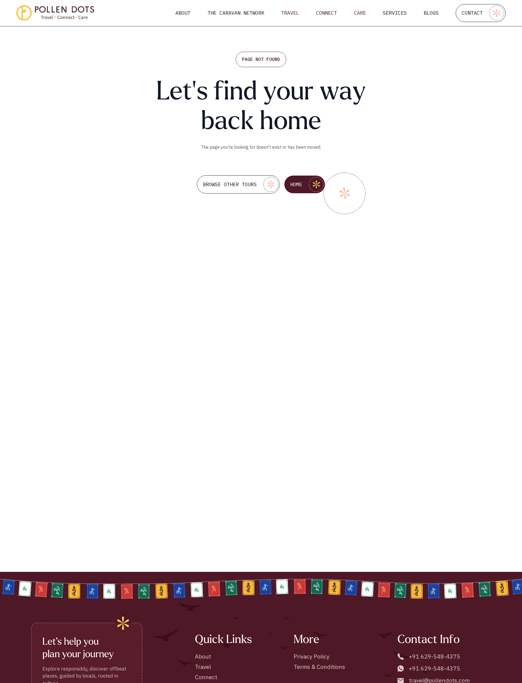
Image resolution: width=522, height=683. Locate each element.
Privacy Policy (312, 656)
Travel (203, 666)
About (203, 656)
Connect (206, 677)
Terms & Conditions (319, 666)
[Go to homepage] (55, 13)
